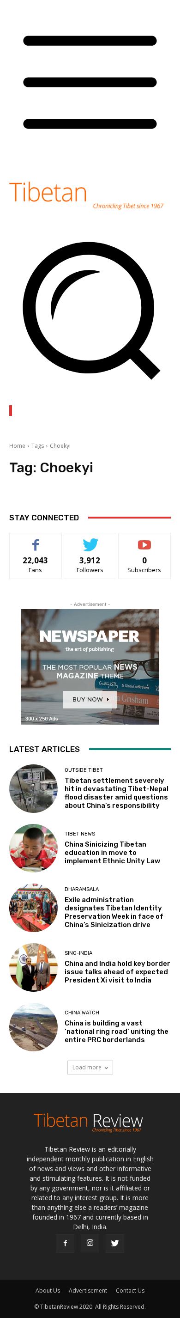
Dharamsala (82, 889)
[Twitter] (115, 1243)
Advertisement (88, 1290)
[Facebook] (65, 1243)
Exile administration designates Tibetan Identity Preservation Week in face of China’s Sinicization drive (114, 912)
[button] (90, 386)
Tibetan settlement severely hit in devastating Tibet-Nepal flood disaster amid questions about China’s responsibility (116, 793)
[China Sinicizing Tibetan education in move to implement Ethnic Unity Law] (33, 848)
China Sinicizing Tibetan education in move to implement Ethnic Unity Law (112, 852)
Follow (90, 540)
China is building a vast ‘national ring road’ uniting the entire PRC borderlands (116, 1031)
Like (35, 540)
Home (17, 446)
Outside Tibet (84, 770)
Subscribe (144, 540)
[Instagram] (90, 1243)
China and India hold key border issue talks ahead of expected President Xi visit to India (117, 971)
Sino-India (78, 953)
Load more (87, 1067)
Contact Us (130, 1290)
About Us (48, 1290)
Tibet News (80, 833)
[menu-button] (90, 159)
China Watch (82, 1012)
